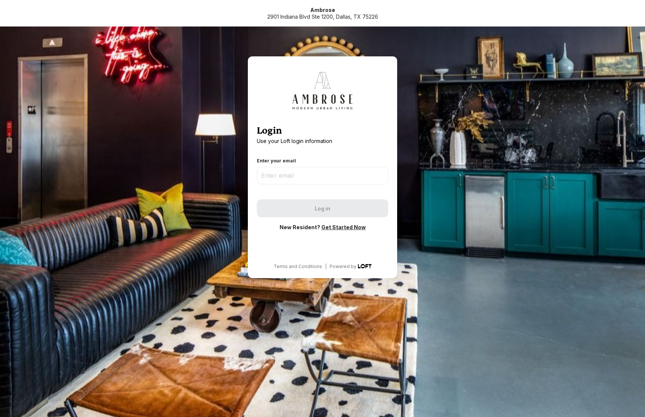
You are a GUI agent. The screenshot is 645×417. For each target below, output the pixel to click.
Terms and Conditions (298, 266)
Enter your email (276, 161)
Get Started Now (343, 227)
